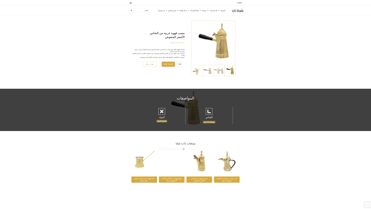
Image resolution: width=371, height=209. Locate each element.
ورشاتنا (204, 10)
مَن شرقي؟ (161, 10)
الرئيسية (222, 10)
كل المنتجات (213, 10)
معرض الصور (172, 10)
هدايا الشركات (194, 10)
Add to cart (168, 64)
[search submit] (131, 10)
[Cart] (130, 3)
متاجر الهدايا (183, 10)
